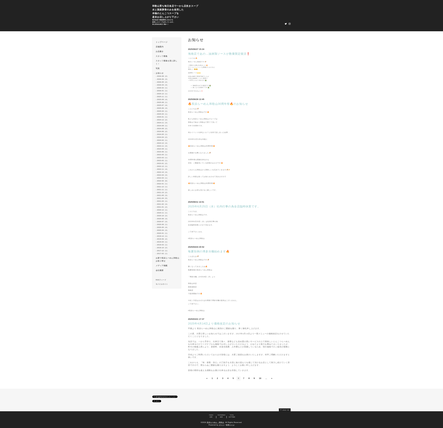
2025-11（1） (162, 96)
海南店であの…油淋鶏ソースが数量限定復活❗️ (219, 53)
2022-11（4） (162, 169)
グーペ (221, 425)
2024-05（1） (162, 134)
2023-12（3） (162, 143)
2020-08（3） (162, 218)
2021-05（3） (162, 195)
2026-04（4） (162, 85)
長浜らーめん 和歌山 (215, 422)
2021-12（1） (162, 187)
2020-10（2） (162, 216)
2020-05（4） (162, 227)
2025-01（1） (162, 117)
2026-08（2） (162, 76)
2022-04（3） (162, 175)
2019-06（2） (162, 239)
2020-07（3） (162, 221)
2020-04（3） (162, 230)
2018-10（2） (162, 248)
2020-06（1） (162, 224)
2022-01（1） (162, 184)
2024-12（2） (162, 120)
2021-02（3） (162, 204)
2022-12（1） (162, 166)
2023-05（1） (162, 155)
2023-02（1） (162, 160)
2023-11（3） (162, 146)
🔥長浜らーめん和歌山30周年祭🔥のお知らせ (218, 103)
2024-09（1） (162, 125)
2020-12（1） (162, 210)
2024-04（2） (162, 137)
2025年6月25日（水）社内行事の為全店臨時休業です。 (224, 206)
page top (285, 410)
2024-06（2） (162, 131)
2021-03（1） (162, 201)
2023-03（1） (162, 157)
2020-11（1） (162, 213)
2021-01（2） (162, 207)
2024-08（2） (162, 128)
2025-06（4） (162, 108)
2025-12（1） (162, 94)
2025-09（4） (162, 99)
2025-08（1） (162, 102)
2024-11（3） (162, 123)
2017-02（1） (162, 253)
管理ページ (230, 425)
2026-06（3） (162, 79)
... (266, 378)
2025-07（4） (162, 105)
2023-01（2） (162, 163)
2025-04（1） (162, 111)
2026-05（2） (162, 82)
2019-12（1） (162, 236)
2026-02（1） (162, 88)
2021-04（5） (162, 198)
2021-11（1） (162, 189)
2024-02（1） (162, 140)
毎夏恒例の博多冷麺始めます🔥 (209, 251)
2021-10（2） (162, 192)
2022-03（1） (162, 178)
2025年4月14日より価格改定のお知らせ (214, 323)
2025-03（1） (162, 114)
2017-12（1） (162, 250)
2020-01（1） (162, 233)
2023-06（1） (162, 152)
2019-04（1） (162, 242)
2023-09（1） (162, 149)
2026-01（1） (162, 91)
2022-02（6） (162, 181)
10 (260, 378)
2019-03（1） (162, 245)
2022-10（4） (162, 172)
